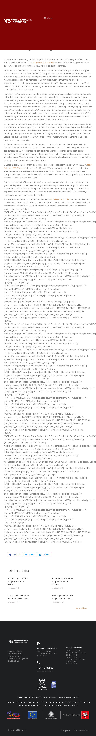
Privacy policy (65, 730)
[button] (48, 18)
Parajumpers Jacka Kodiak (42, 62)
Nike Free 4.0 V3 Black (60, 199)
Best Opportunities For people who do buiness (62, 597)
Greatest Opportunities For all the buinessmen (18, 597)
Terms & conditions (81, 730)
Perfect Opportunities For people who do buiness (18, 581)
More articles (81, 608)
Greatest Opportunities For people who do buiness (62, 581)
